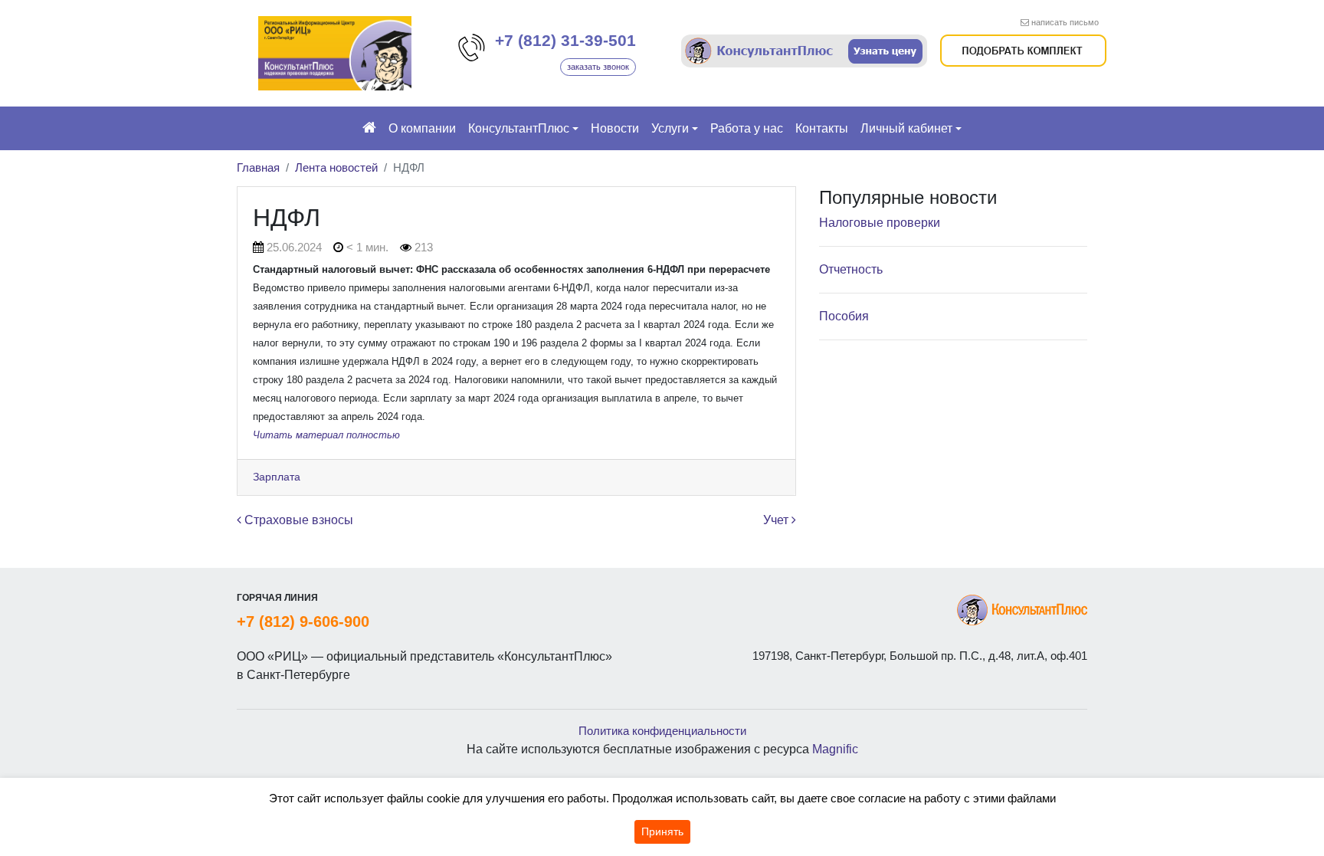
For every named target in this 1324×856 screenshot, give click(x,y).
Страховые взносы (297, 519)
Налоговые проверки (879, 222)
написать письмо (1065, 22)
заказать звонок (598, 66)
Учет (777, 519)
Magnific (835, 749)
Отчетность (851, 269)
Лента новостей (336, 167)
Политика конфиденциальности (662, 730)
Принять (662, 831)
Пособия (844, 316)
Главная (258, 167)
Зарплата (276, 477)
